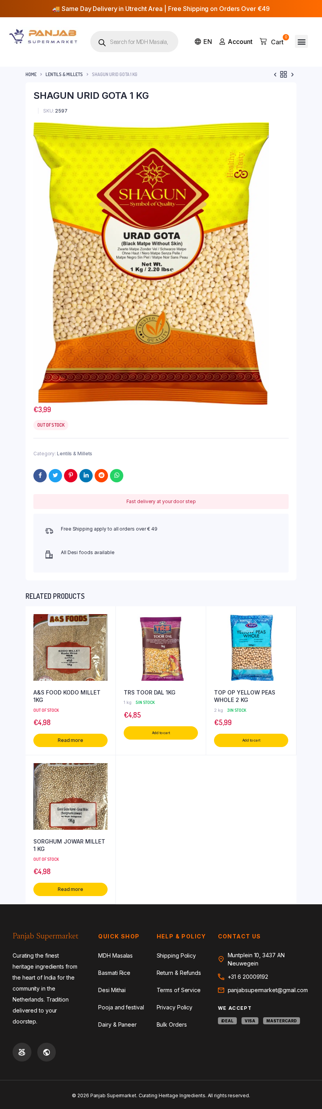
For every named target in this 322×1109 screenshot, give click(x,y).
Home (31, 74)
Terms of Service (179, 990)
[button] (301, 41)
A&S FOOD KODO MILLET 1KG (67, 696)
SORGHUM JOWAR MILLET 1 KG (69, 845)
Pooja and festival (121, 1007)
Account (240, 41)
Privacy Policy (175, 1007)
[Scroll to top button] (309, 1077)
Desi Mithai (112, 990)
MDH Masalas (115, 955)
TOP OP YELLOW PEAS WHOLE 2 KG (244, 696)
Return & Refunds (179, 972)
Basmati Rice (114, 972)
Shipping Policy (176, 955)
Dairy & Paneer (117, 1024)
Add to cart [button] (161, 733)
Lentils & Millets (64, 74)
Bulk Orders (172, 1024)
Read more (70, 740)
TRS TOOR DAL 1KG (150, 692)
